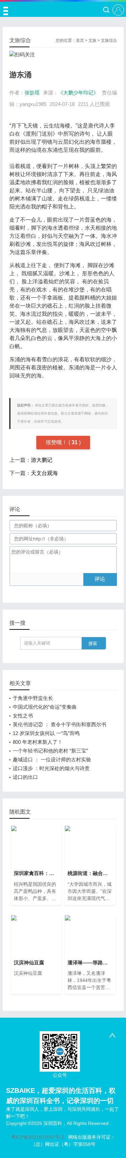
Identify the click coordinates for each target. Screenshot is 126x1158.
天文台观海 (44, 473)
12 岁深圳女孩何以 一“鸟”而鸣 (46, 733)
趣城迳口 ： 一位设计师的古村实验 (52, 759)
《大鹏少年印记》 (78, 92)
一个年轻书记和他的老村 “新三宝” (50, 751)
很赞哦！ (57, 442)
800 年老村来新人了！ (37, 742)
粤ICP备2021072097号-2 (37, 1137)
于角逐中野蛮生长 (33, 698)
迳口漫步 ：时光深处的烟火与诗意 (51, 768)
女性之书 (23, 715)
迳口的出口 (25, 777)
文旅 (92, 40)
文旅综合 (109, 40)
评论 (99, 579)
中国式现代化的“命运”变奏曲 (45, 707)
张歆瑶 (32, 92)
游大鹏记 (41, 460)
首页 (80, 40)
